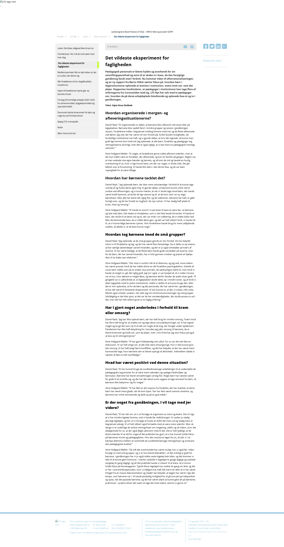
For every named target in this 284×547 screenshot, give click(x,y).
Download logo (194, 539)
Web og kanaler (160, 31)
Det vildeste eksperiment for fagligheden (131, 36)
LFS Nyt (73, 36)
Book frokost (131, 31)
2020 (85, 36)
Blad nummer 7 (101, 36)
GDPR (170, 31)
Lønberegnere (117, 31)
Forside (60, 36)
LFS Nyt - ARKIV (144, 31)
